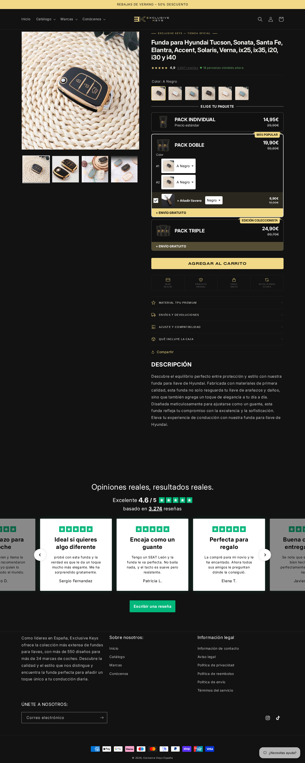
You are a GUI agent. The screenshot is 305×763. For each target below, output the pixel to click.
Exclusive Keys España (158, 757)
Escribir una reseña (152, 606)
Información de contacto (218, 648)
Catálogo (117, 657)
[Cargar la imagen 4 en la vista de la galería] (124, 169)
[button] (45, 19)
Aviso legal (207, 657)
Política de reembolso (216, 674)
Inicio (113, 648)
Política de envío (211, 682)
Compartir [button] (165, 352)
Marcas (115, 665)
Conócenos (118, 674)
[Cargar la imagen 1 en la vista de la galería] (36, 169)
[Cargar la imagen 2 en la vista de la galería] (65, 169)
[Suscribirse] (102, 717)
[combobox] (178, 166)
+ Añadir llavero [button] (189, 200)
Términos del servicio (215, 690)
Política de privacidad (216, 665)
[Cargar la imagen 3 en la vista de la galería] (94, 169)
